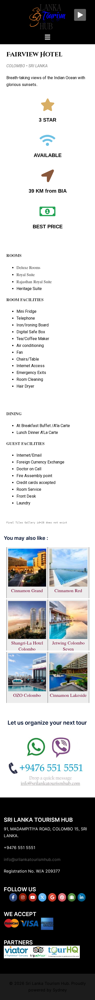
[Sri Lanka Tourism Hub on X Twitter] (42, 897)
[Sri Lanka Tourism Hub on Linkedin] (82, 897)
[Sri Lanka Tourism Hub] (47, 16)
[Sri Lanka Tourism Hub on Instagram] (23, 897)
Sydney (60, 989)
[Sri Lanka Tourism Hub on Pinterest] (62, 897)
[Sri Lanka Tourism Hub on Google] (52, 897)
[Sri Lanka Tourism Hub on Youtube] (33, 897)
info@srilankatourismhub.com (32, 859)
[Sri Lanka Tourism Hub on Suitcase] (72, 897)
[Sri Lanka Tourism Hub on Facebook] (13, 897)
